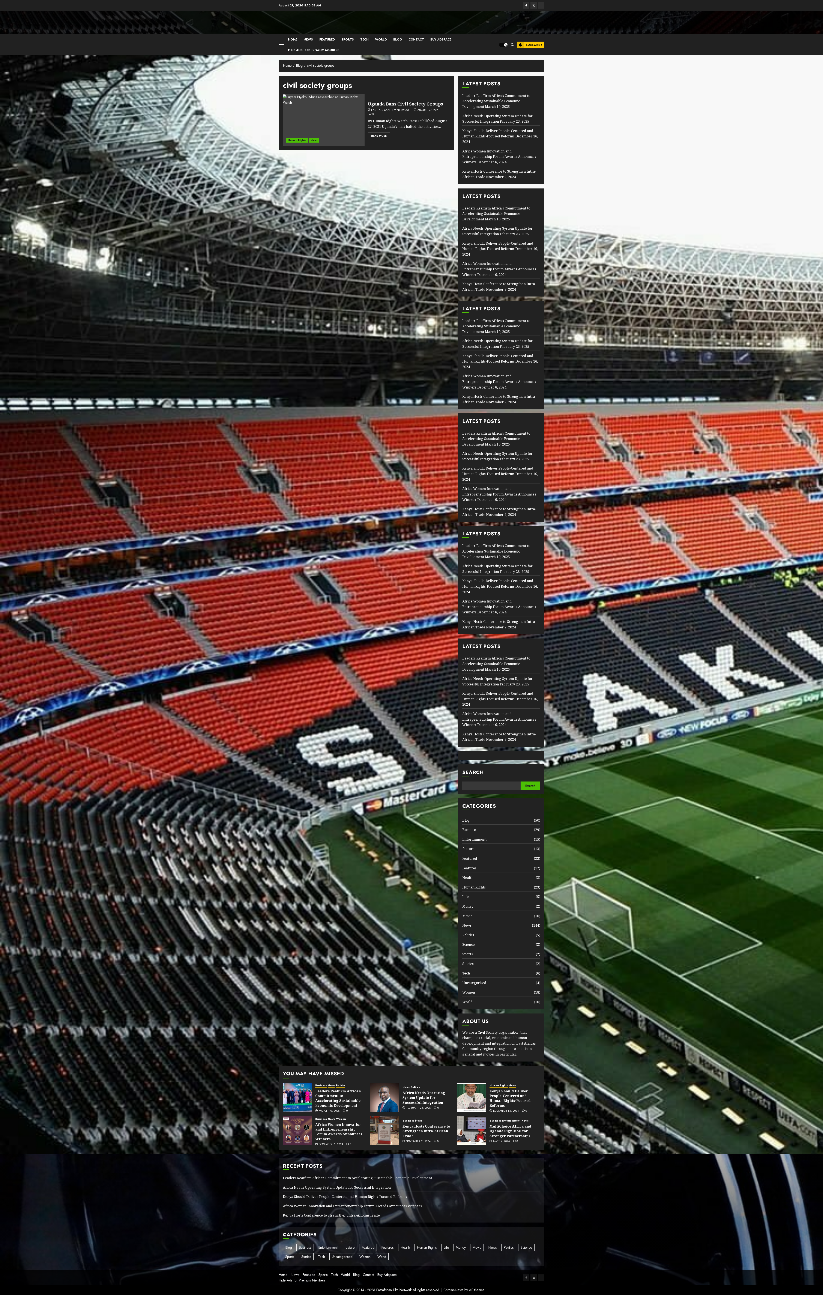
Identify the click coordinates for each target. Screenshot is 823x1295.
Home (292, 39)
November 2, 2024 (418, 1141)
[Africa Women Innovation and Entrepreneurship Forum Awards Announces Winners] (297, 1130)
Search (473, 772)
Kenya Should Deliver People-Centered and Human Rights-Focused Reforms (497, 133)
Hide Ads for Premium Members (313, 50)
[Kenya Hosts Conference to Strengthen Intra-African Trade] (384, 1130)
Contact (416, 39)
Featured (327, 39)
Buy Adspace (440, 39)
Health (467, 877)
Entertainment (474, 839)
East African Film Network (390, 110)
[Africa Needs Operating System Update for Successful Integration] (384, 1097)
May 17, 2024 (501, 1141)
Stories (468, 963)
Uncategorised (474, 982)
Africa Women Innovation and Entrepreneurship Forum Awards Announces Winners (499, 156)
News (308, 39)
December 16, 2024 (506, 1111)
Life (465, 896)
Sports (347, 39)
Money (467, 906)
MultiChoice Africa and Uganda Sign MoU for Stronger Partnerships (510, 1131)
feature (468, 848)
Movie (467, 916)
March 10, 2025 (329, 1111)
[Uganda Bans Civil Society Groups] (324, 120)
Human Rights (297, 140)
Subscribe (534, 45)
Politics (468, 935)
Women (468, 992)
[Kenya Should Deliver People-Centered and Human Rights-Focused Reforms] (471, 1097)
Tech (364, 39)
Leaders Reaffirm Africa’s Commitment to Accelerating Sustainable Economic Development (496, 101)
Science (468, 944)
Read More (379, 136)
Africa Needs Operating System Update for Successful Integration (423, 1097)
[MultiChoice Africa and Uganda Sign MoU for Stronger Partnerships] (471, 1130)
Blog (397, 39)
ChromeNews (453, 1289)
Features (469, 868)
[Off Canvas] (281, 44)
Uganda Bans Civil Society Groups (405, 104)
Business (469, 829)
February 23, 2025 (418, 1108)
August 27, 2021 (428, 110)
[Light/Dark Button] (503, 45)
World (381, 39)
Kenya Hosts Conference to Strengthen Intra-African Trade (426, 1131)
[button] (512, 45)
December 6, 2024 (331, 1144)
